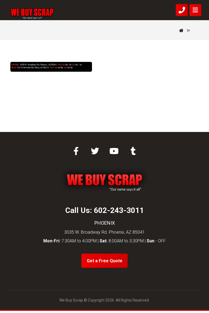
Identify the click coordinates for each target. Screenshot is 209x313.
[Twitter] (95, 151)
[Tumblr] (133, 151)
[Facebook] (76, 151)
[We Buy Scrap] (32, 13)
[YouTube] (114, 151)
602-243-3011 (119, 210)
